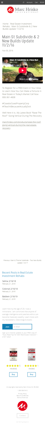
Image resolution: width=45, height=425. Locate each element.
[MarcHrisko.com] (22, 10)
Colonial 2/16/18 (10, 288)
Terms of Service (22, 397)
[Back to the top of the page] (22, 406)
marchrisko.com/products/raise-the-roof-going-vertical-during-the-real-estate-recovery (21, 125)
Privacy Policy (22, 394)
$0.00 (42, 2)
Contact (22, 416)
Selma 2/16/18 (9, 281)
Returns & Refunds (22, 395)
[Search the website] (23, 2)
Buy (13, 374)
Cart (36, 2)
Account (30, 2)
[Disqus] (22, 166)
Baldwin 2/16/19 (9, 296)
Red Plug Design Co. (24, 422)
